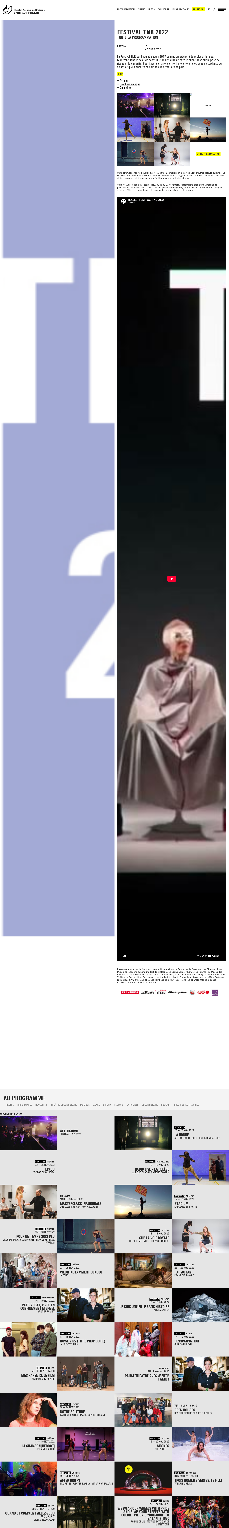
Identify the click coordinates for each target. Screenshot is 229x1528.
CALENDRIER (163, 9)
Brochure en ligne (130, 84)
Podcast (166, 1104)
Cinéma (107, 1104)
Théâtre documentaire (64, 1104)
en (209, 9)
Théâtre (9, 1104)
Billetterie (198, 9)
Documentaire (150, 1104)
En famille (132, 1104)
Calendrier (126, 87)
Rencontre (41, 1104)
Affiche (124, 81)
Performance (24, 1104)
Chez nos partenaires (186, 1104)
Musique (85, 1104)
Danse (96, 1104)
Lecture (118, 1104)
